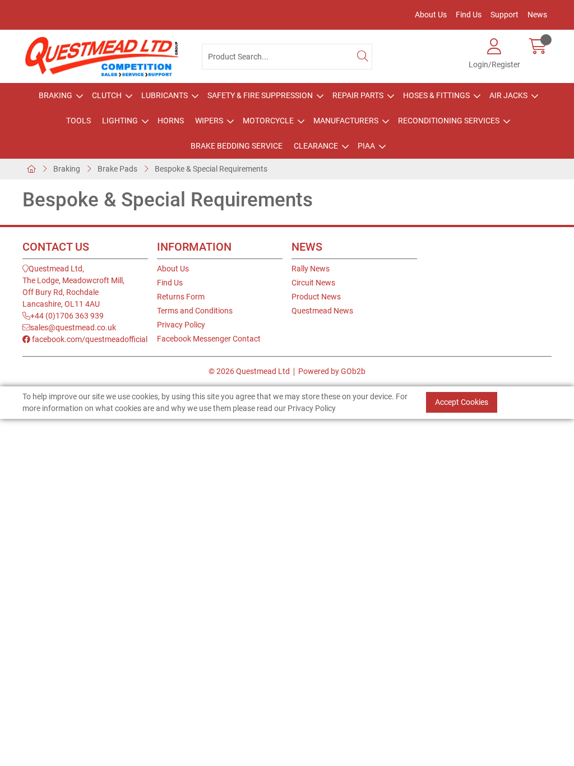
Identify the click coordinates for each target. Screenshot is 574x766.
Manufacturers (345, 120)
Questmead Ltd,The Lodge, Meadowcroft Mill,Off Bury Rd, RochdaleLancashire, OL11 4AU (73, 286)
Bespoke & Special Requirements (211, 168)
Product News (316, 296)
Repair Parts (357, 95)
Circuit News (313, 282)
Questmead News (322, 310)
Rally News (310, 268)
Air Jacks (508, 95)
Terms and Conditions (195, 310)
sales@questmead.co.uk (73, 327)
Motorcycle (268, 120)
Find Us (469, 14)
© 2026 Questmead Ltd (249, 371)
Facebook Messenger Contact (209, 338)
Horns (171, 120)
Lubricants (164, 95)
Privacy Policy (181, 324)
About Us (431, 14)
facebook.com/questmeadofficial (88, 339)
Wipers (209, 120)
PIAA (366, 145)
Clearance (316, 145)
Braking (55, 95)
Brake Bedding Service (237, 145)
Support (504, 14)
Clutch (107, 95)
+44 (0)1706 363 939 (67, 315)
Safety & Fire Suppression (260, 95)
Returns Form (181, 296)
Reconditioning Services (448, 120)
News (537, 14)
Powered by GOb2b (331, 371)
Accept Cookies (461, 402)
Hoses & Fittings (436, 95)
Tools (78, 120)
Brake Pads (117, 168)
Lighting (120, 120)
